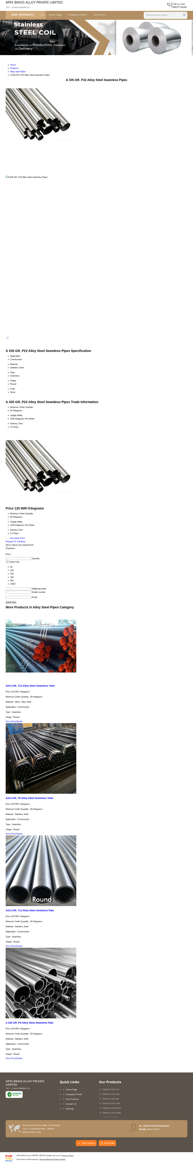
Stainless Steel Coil (110, 1089)
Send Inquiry (88, 1143)
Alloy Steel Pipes (18, 71)
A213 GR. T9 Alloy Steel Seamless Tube (29, 798)
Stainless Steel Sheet (111, 1108)
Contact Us (99, 14)
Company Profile (77, 14)
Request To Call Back (16, 541)
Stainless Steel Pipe (111, 1094)
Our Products (22, 15)
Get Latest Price (17, 538)
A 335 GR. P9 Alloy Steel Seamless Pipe (29, 1022)
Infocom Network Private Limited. (52, 1159)
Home (13, 65)
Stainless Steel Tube (111, 1103)
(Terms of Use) (67, 1155)
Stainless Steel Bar (110, 1098)
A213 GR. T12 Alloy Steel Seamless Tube (30, 685)
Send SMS (109, 1143)
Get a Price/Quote (14, 721)
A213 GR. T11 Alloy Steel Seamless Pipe (30, 910)
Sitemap (70, 1108)
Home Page (55, 14)
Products (14, 68)
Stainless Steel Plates (111, 1112)
